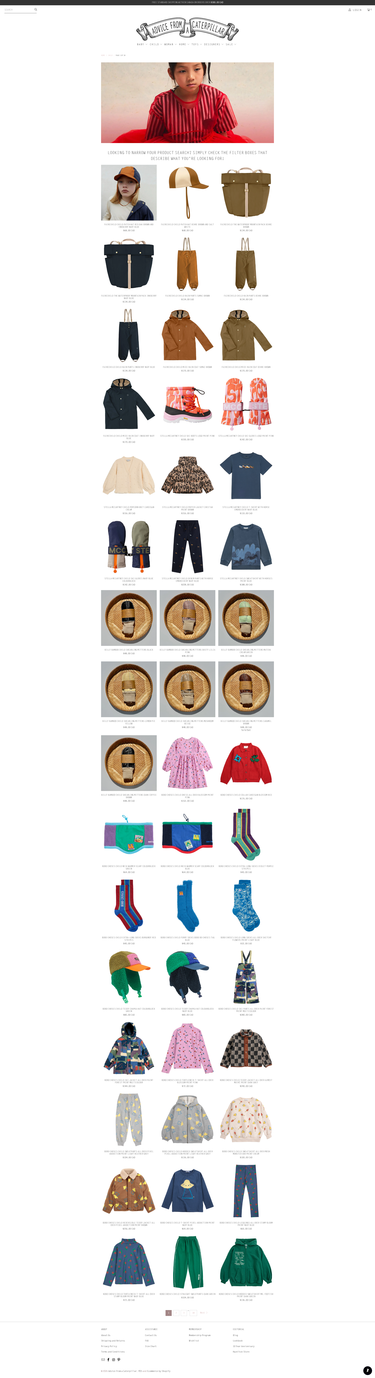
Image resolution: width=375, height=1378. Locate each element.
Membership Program (199, 1335)
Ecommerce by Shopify (158, 1371)
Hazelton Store (241, 1352)
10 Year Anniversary (243, 1346)
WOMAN (170, 44)
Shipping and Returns (113, 1341)
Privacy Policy (109, 1346)
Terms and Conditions (113, 1352)
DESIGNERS (212, 44)
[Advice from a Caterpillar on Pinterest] (119, 1360)
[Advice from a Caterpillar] (187, 29)
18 (193, 1313)
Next (203, 1313)
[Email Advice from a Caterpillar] (103, 1360)
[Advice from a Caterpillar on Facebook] (108, 1360)
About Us (105, 1335)
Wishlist (194, 1341)
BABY (141, 44)
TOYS (196, 44)
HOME (183, 44)
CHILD (155, 44)
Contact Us (151, 1335)
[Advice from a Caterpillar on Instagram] (113, 1360)
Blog (235, 1335)
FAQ (147, 1341)
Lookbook (238, 1341)
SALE (230, 44)
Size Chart (151, 1346)
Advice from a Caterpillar (122, 1371)
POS (140, 1371)
